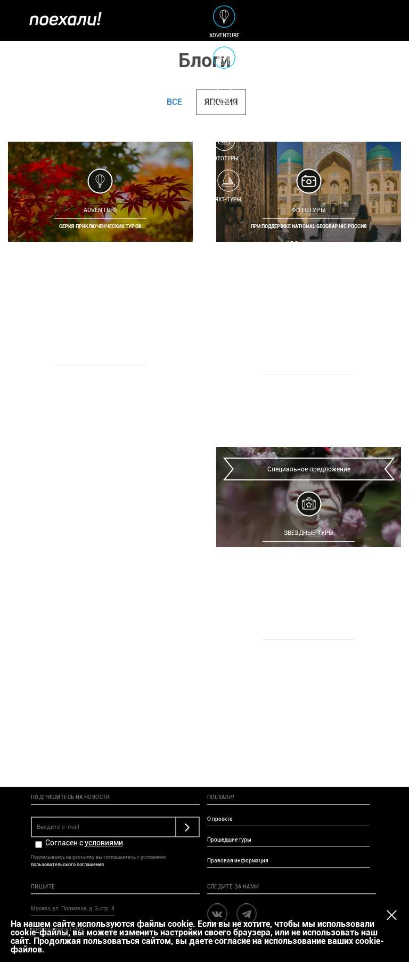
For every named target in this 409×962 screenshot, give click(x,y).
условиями (104, 842)
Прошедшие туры (229, 840)
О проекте (219, 819)
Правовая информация (237, 860)
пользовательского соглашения (67, 864)
